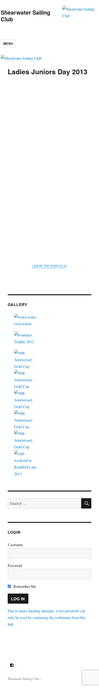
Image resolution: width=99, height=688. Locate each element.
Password (15, 565)
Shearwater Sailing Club (25, 15)
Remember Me (24, 586)
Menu (8, 43)
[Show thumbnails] (49, 266)
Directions (21, 644)
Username (15, 544)
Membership (41, 644)
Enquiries (77, 644)
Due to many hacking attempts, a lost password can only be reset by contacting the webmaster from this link (47, 617)
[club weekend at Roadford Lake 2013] (49, 463)
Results (60, 644)
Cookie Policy (24, 650)
